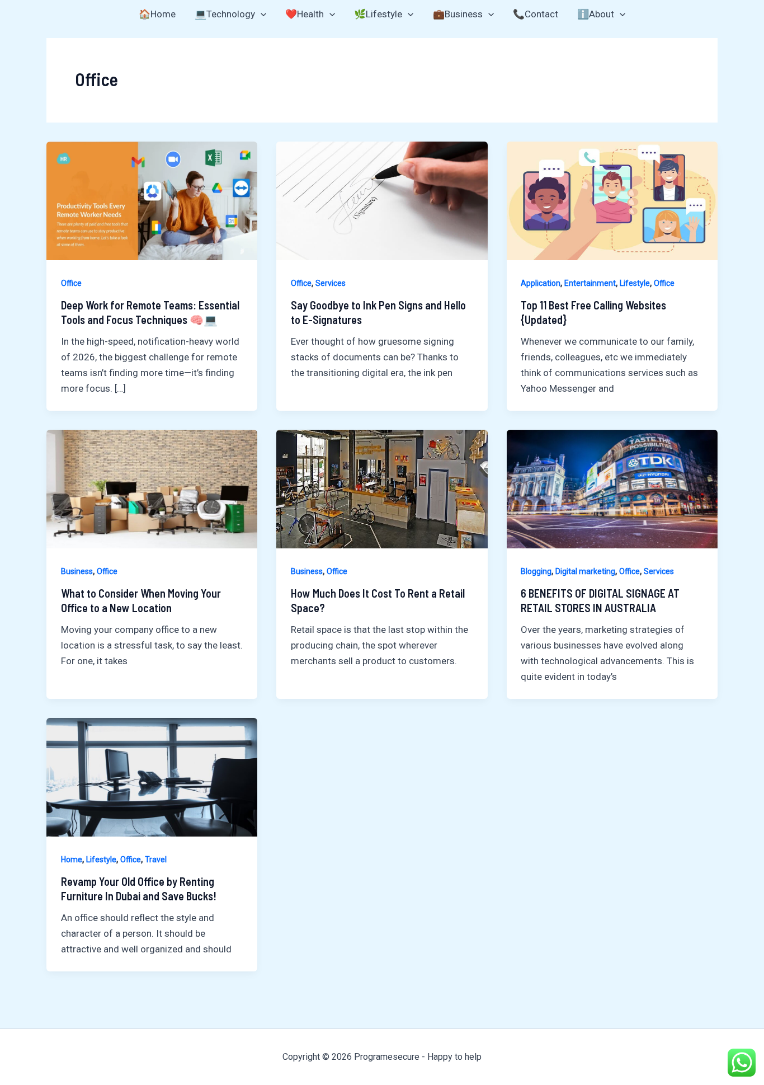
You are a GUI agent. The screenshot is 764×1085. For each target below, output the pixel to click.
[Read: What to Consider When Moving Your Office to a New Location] (151, 488)
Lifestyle (635, 283)
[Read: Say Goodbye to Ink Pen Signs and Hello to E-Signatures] (381, 199)
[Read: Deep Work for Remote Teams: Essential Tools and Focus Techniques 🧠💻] (151, 199)
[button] (260, 14)
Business (77, 571)
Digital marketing (585, 571)
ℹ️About (595, 14)
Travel (156, 859)
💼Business (458, 14)
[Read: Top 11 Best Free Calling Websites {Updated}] (612, 199)
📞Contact (535, 14)
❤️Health (304, 14)
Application (540, 283)
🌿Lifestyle (378, 14)
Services (330, 283)
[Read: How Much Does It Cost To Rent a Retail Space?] (381, 488)
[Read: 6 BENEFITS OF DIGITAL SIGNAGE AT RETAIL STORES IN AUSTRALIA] (612, 488)
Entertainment (590, 283)
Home (71, 859)
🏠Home (157, 14)
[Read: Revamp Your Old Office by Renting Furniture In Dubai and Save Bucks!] (151, 776)
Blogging (536, 571)
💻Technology (225, 14)
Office (71, 283)
